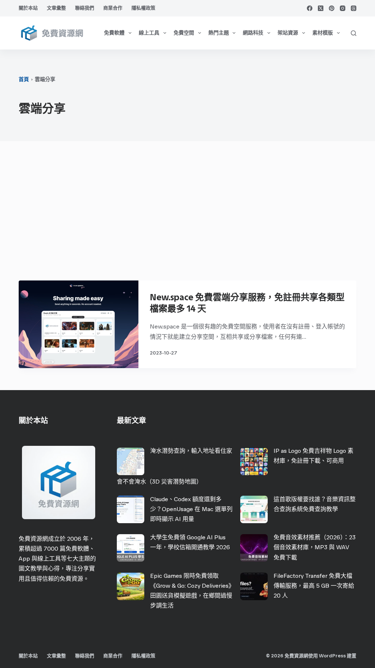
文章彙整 (56, 8)
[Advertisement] (187, 214)
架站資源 (288, 33)
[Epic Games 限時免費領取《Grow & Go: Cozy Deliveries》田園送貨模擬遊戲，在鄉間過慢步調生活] (130, 586)
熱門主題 (218, 33)
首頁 (24, 79)
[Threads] (353, 8)
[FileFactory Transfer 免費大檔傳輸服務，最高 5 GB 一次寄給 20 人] (254, 586)
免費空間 (184, 33)
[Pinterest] (331, 8)
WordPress (332, 655)
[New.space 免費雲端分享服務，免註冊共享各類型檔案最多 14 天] (78, 324)
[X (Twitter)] (320, 8)
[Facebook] (309, 8)
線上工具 (149, 33)
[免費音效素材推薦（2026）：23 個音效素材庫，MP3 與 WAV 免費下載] (254, 548)
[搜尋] (353, 33)
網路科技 (253, 33)
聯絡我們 (84, 8)
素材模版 (322, 33)
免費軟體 (114, 33)
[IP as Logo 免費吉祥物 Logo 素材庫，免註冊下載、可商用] (254, 461)
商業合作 (112, 8)
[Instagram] (342, 8)
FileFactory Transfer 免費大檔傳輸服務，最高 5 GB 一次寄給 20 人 (314, 585)
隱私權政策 (143, 8)
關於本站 (28, 8)
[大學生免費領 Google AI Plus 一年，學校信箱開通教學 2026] (130, 548)
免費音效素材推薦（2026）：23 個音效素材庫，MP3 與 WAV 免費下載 (315, 547)
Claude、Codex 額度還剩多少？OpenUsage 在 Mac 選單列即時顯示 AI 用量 (191, 509)
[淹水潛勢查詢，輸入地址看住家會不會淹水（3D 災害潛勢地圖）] (130, 461)
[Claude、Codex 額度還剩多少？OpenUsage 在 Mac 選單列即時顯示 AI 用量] (130, 509)
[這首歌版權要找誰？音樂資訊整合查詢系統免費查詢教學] (254, 509)
